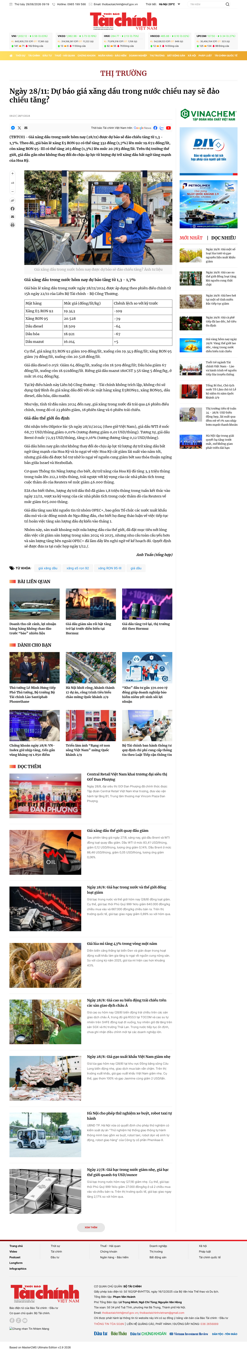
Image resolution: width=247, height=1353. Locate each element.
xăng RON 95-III (109, 568)
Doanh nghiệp (138, 55)
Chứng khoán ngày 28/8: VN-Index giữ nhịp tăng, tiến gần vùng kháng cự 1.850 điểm (32, 750)
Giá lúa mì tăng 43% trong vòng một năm (122, 943)
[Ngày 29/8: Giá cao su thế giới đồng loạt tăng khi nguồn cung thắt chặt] (191, 278)
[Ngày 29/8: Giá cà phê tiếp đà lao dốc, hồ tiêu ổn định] (191, 323)
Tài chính (34, 55)
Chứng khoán (87, 55)
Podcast (14, 1257)
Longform (16, 1262)
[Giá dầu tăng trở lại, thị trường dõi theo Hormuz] (147, 604)
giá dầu (136, 568)
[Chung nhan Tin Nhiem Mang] (29, 1328)
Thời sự (20, 55)
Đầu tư (47, 55)
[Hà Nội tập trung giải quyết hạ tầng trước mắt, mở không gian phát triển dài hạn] (191, 442)
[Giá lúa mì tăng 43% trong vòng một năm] (45, 965)
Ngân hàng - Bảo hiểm (112, 55)
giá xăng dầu (47, 568)
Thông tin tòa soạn (109, 1323)
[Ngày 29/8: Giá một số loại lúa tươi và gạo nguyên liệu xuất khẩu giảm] (191, 255)
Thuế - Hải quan (65, 55)
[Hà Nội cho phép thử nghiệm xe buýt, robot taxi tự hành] (45, 1135)
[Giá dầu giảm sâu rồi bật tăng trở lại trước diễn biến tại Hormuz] (91, 604)
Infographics (17, 1268)
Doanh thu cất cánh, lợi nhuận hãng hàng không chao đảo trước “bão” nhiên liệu (32, 628)
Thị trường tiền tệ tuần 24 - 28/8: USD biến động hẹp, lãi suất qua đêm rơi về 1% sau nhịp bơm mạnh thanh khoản (222, 416)
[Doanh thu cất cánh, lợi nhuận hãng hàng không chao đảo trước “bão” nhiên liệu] (34, 604)
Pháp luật (205, 55)
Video (13, 1251)
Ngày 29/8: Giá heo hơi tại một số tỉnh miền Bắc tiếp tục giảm (221, 299)
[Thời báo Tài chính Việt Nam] (123, 20)
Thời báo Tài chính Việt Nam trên (111, 127)
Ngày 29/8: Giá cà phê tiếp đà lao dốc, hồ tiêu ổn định (221, 321)
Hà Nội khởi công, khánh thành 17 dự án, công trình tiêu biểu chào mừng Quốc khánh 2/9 (90, 692)
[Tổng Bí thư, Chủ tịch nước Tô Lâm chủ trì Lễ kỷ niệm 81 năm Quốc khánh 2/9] (191, 391)
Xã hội (192, 55)
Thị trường (157, 55)
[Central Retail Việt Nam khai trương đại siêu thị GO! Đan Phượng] (45, 796)
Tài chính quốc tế (226, 55)
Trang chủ (16, 1246)
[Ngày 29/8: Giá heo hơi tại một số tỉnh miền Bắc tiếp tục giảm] (191, 302)
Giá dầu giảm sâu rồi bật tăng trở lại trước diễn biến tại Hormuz (88, 628)
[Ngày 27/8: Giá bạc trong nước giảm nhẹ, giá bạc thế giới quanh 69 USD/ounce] (45, 1191)
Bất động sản (176, 55)
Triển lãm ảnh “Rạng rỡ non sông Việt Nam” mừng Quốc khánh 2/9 (88, 750)
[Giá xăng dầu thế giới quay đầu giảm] (45, 852)
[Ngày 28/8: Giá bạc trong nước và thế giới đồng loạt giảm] (45, 909)
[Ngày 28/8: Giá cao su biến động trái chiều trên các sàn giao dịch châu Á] (45, 1022)
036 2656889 (209, 1323)
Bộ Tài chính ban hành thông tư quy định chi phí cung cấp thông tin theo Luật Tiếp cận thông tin (147, 750)
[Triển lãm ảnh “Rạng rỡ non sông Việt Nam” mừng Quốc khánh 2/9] (91, 725)
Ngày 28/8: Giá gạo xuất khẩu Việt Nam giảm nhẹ (128, 1056)
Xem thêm (91, 1227)
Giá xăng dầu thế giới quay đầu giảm (117, 830)
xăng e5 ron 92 (78, 568)
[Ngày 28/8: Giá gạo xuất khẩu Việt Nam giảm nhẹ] (45, 1078)
